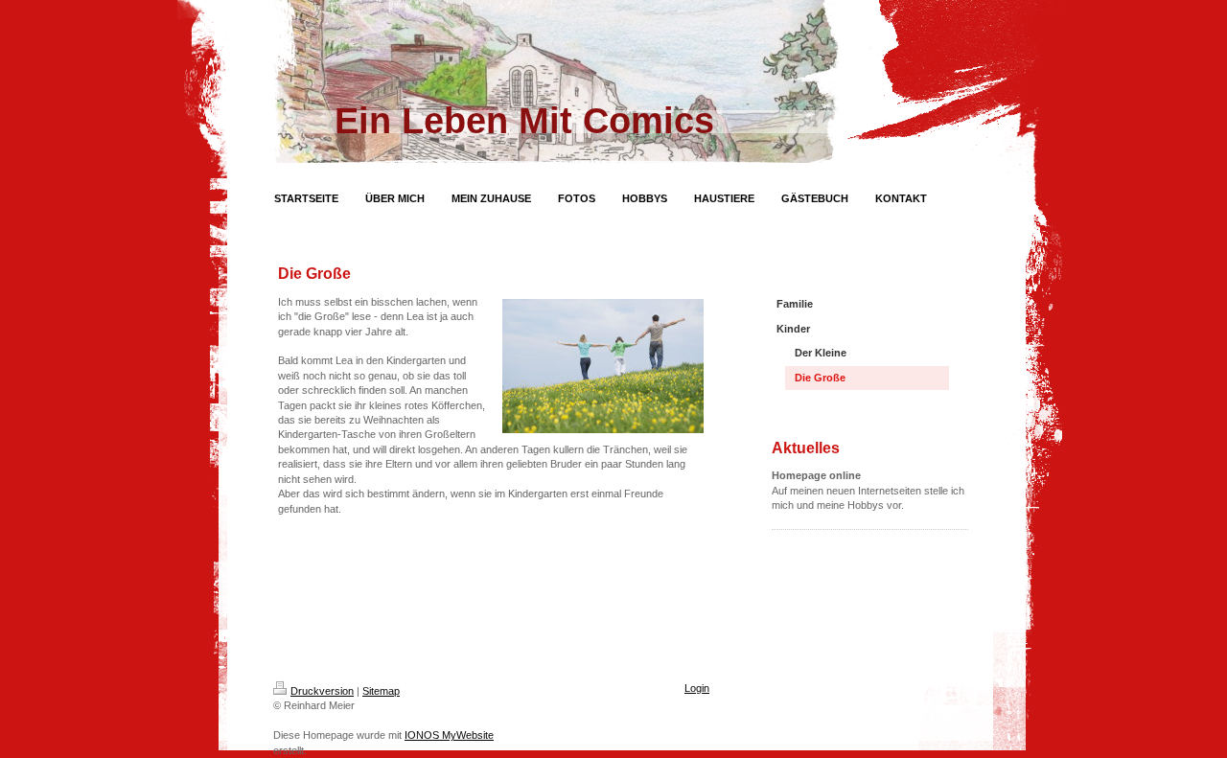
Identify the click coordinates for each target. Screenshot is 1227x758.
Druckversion (322, 691)
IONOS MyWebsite (449, 735)
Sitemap (381, 691)
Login (696, 688)
